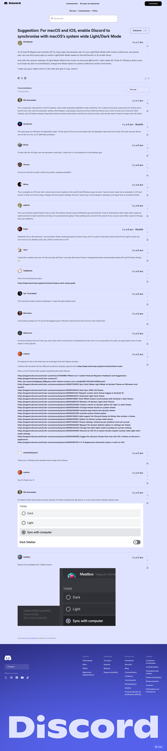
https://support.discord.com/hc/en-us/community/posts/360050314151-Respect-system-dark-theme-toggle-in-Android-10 (71, 393)
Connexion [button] (153, 4)
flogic (25, 229)
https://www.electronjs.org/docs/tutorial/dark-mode (99, 366)
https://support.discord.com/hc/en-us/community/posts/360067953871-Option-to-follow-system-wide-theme (65, 419)
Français (11, 667)
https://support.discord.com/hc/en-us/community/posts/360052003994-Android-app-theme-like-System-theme (66, 410)
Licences (149, 685)
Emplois (107, 664)
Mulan (25, 184)
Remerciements (152, 681)
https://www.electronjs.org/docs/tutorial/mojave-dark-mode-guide (46, 283)
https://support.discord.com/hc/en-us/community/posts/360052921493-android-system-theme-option (62, 413)
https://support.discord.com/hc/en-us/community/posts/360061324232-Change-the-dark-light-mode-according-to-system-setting (74, 428)
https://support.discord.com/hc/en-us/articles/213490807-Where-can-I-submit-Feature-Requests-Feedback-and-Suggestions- (72, 376)
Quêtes (128, 688)
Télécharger (87, 660)
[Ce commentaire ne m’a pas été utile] (147, 107)
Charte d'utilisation (153, 677)
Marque (107, 668)
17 (148, 78)
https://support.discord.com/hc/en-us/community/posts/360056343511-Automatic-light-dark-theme (61, 396)
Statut (85, 668)
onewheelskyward (30, 453)
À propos (107, 660)
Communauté (130, 680)
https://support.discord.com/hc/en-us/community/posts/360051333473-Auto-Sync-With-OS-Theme (60, 390)
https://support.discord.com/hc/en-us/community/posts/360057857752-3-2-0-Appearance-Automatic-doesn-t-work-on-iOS (71, 442)
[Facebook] (19, 78)
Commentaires (131, 672)
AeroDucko (27, 124)
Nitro (85, 664)
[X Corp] (22, 78)
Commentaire (72, 4)
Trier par (133, 89)
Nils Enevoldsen (29, 100)
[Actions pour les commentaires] (147, 111)
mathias (26, 354)
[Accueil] (12, 4)
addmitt (26, 205)
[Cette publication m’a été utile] (147, 43)
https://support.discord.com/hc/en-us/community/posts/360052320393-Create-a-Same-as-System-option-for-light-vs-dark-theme (74, 405)
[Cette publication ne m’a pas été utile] (147, 50)
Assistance (129, 660)
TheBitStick (27, 271)
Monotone (27, 313)
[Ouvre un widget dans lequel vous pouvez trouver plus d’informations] (158, 747)
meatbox (26, 557)
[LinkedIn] (25, 78)
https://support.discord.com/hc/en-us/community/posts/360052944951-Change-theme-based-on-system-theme (66, 407)
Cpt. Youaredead (29, 293)
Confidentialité (152, 667)
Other (95, 11)
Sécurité (128, 664)
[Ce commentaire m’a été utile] (147, 100)
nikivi (25, 250)
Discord (72, 11)
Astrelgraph (28, 42)
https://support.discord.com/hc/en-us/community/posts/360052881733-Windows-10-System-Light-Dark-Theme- (66, 402)
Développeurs (131, 684)
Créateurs (129, 676)
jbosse (25, 145)
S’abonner (137, 30)
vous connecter (30, 638)
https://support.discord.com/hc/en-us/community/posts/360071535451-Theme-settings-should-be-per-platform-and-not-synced (73, 422)
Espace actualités (111, 672)
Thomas (26, 165)
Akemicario (27, 333)
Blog (127, 668)
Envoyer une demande (89, 4)
